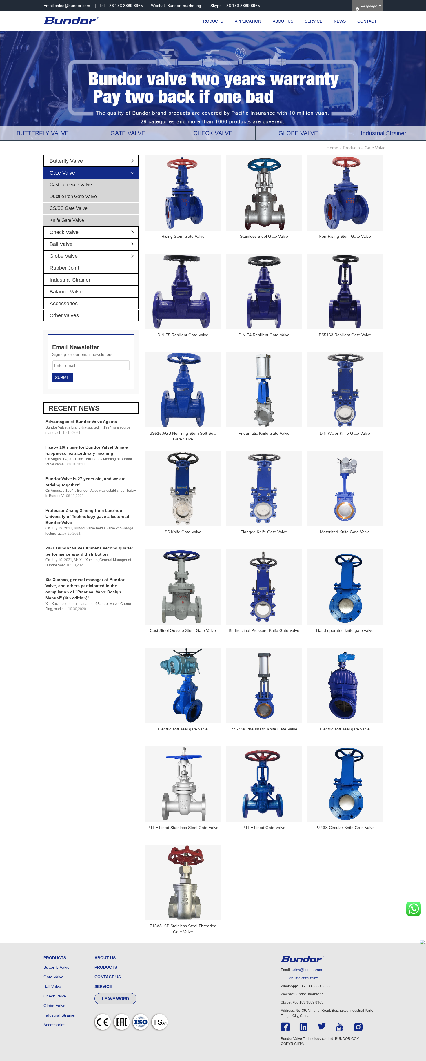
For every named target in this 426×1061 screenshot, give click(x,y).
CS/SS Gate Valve (69, 208)
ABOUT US (283, 21)
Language (368, 5)
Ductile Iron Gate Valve (73, 196)
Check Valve (64, 232)
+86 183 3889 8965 (302, 978)
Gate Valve (375, 147)
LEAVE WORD (115, 998)
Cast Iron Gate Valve (71, 184)
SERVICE (313, 21)
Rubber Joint (64, 268)
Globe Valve (64, 256)
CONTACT (367, 21)
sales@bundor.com (72, 5)
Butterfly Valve (66, 161)
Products (351, 147)
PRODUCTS (212, 21)
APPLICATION (248, 21)
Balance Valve (66, 292)
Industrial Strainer (70, 280)
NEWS (340, 21)
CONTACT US (107, 977)
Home (332, 147)
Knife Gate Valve (67, 220)
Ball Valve (61, 244)
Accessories (64, 303)
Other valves (64, 315)
